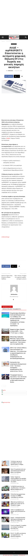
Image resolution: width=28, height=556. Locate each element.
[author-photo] (14, 292)
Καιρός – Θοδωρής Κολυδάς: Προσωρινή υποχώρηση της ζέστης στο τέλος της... (18, 519)
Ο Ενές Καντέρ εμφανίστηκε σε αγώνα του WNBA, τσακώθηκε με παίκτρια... (18, 496)
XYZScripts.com (22, 555)
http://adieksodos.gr (14, 296)
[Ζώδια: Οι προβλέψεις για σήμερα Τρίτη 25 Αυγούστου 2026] (5, 511)
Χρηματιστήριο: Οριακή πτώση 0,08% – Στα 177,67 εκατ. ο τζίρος (17, 331)
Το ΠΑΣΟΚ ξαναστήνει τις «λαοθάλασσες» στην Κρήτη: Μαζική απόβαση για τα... (18, 488)
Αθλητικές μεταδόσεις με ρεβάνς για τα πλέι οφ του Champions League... (17, 503)
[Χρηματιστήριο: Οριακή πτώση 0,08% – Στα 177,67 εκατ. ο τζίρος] (5, 331)
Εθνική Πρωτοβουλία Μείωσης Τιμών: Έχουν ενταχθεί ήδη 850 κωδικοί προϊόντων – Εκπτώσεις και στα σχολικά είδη (18, 340)
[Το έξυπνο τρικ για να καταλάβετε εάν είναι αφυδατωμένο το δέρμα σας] (5, 463)
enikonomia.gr (5, 237)
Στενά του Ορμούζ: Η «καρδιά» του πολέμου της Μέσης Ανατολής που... (18, 527)
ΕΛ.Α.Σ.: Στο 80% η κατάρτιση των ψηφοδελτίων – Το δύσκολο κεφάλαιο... (18, 535)
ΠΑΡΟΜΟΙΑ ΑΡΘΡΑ (7, 307)
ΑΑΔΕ (8, 138)
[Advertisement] (14, 20)
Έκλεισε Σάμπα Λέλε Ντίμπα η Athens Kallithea (7, 277)
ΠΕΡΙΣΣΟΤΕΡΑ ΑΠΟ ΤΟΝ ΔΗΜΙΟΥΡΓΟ (11, 309)
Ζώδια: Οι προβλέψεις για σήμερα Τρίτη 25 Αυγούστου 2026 (18, 511)
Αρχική (3, 41)
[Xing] (14, 300)
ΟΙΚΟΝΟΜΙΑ (8, 41)
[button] (2, 37)
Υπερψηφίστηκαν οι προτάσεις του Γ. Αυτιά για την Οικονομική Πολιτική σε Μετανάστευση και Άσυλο (18, 378)
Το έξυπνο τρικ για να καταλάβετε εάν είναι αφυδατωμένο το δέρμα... (17, 463)
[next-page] (5, 386)
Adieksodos (10, 70)
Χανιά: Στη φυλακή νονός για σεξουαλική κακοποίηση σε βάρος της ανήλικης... (18, 471)
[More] (22, 76)
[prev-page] (3, 386)
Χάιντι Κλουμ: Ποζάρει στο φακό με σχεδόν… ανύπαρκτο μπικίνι (20, 277)
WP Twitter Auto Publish (8, 555)
